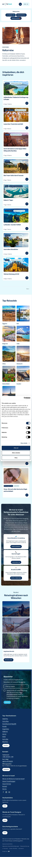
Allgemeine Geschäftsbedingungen (10, 846)
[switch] (28, 428)
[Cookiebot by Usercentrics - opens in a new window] (23, 398)
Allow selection (16, 452)
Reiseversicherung (24, 846)
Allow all (16, 448)
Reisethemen (5, 47)
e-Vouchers (5, 848)
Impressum (21, 848)
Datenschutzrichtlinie (7, 844)
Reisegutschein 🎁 (16, 18)
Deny (16, 457)
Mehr (5, 806)
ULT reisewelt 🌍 (11, 15)
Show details (24, 443)
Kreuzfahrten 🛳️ (21, 15)
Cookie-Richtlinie (13, 848)
